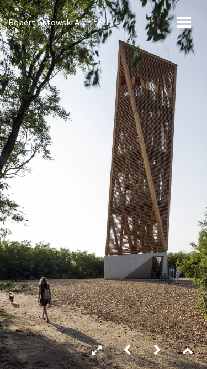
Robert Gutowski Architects (61, 22)
